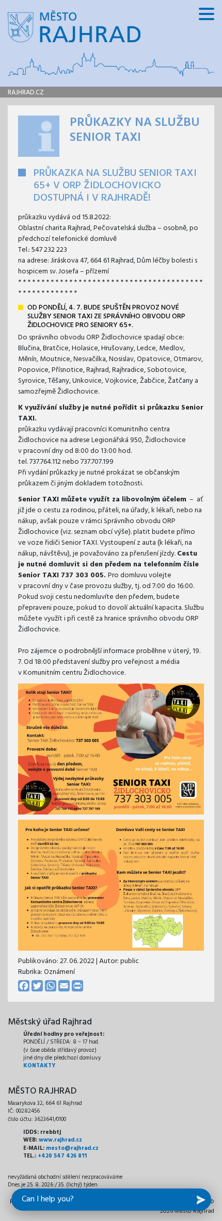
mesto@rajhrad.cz (72, 1148)
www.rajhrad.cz (60, 1140)
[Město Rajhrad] (74, 26)
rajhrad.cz (26, 92)
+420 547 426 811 (62, 1156)
